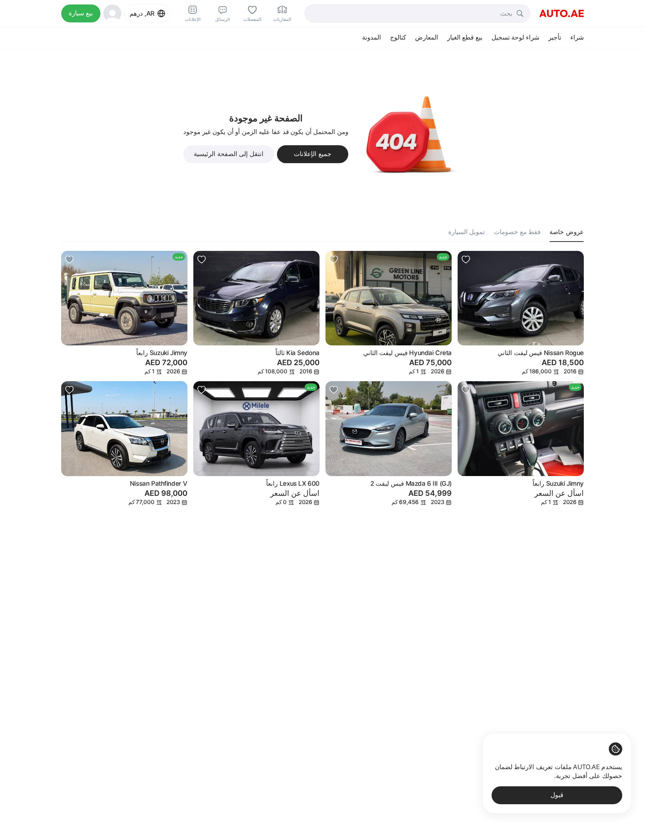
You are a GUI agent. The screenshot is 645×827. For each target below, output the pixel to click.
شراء (577, 37)
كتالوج (398, 37)
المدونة (371, 37)
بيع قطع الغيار (465, 37)
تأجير (554, 37)
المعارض (426, 37)
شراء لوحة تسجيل (515, 37)
